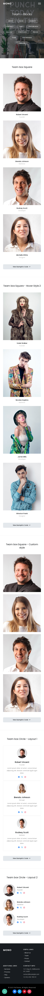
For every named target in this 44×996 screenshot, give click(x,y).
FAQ (20, 26)
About (10, 21)
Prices (35, 32)
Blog (21, 21)
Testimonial (27, 38)
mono (7, 3)
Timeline (22, 43)
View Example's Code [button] (21, 267)
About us (27, 953)
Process (7, 972)
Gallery (9, 32)
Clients (33, 21)
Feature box (33, 26)
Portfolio (22, 32)
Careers (7, 977)
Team (14, 38)
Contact (9, 26)
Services (7, 969)
